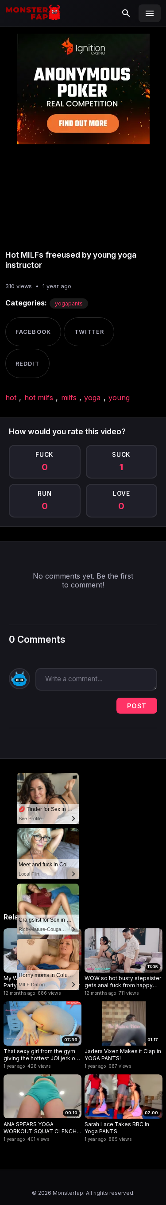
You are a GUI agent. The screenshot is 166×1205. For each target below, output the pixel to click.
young (119, 397)
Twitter (89, 331)
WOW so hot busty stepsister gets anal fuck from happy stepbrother (123, 982)
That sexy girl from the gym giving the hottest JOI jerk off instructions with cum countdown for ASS (42, 1055)
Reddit (27, 363)
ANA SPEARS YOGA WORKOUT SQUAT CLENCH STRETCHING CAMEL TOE (40, 1128)
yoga (92, 397)
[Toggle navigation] (150, 13)
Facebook (32, 331)
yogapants (69, 303)
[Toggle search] (126, 13)
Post (137, 706)
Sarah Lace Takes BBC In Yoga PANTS (117, 1128)
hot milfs (38, 397)
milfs (69, 397)
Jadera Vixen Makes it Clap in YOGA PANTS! (123, 1055)
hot (10, 397)
